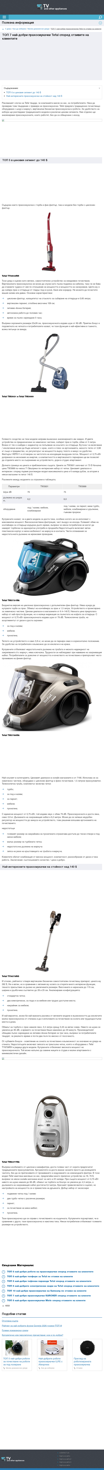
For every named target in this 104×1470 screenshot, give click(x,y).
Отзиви (79, 1368)
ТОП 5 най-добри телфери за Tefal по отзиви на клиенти (40, 1277)
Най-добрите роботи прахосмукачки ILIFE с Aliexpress (51, 1362)
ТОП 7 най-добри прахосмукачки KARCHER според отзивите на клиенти (49, 1296)
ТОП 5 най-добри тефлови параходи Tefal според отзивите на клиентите (49, 1281)
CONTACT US (64, 1453)
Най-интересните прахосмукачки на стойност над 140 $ (34, 96)
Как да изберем (47, 1368)
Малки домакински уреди (16, 1368)
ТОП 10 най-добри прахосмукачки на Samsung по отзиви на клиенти (46, 1291)
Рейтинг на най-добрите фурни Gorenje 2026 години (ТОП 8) (32, 1326)
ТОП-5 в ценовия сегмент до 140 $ (23, 93)
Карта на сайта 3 (65, 1462)
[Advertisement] (51, 58)
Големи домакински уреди (15, 1331)
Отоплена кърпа (10, 1321)
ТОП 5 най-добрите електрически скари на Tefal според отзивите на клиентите (53, 1286)
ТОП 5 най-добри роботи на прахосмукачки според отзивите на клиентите (50, 1272)
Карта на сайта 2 (65, 1459)
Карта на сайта (64, 1456)
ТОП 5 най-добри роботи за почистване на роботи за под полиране (16, 1362)
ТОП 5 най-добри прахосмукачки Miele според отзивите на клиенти (46, 1301)
